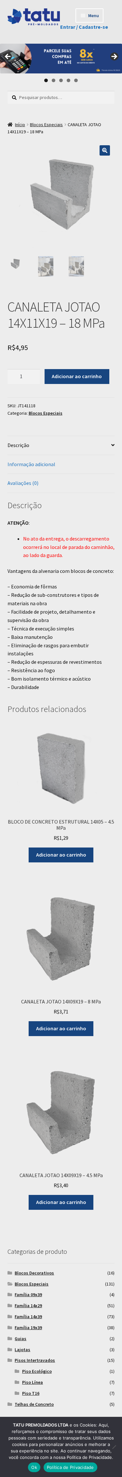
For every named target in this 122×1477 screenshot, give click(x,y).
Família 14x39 (28, 1316)
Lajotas (22, 1349)
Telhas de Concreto (34, 1404)
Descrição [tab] (18, 445)
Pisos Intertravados (35, 1360)
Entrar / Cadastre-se (84, 27)
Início (20, 124)
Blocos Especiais (46, 124)
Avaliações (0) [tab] (22, 483)
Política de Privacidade (70, 1467)
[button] (105, 150)
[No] (114, 1447)
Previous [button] (8, 57)
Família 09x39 (28, 1294)
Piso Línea (32, 1382)
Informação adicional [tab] (31, 464)
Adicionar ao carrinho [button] (61, 854)
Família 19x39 (28, 1327)
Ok (34, 1467)
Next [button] (114, 57)
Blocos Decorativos (34, 1273)
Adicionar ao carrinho (77, 376)
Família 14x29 (28, 1305)
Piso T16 (30, 1393)
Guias (20, 1338)
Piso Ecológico (37, 1371)
